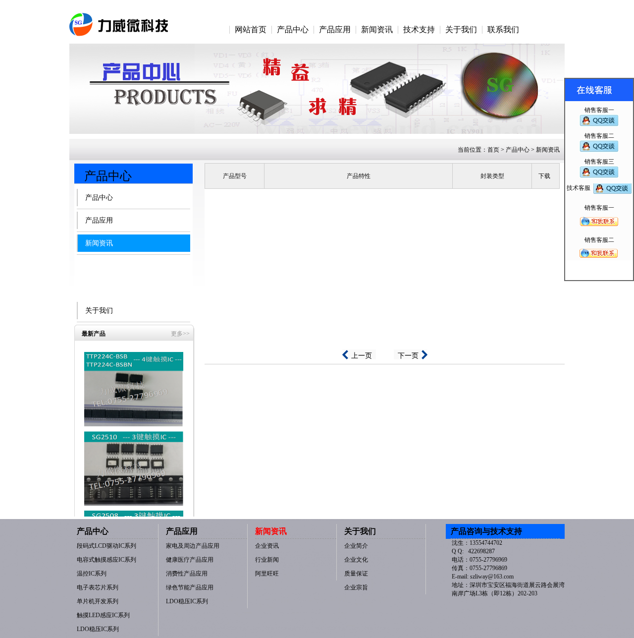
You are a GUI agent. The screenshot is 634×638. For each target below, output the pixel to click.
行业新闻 (107, 277)
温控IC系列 (91, 573)
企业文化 (356, 559)
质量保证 (356, 573)
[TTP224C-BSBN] (133, 388)
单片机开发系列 (97, 601)
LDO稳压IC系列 (98, 629)
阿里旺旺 (107, 291)
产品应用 (99, 220)
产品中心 (99, 197)
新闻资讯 (99, 243)
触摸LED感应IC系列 (103, 615)
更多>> (180, 333)
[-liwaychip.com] (118, 18)
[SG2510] (133, 467)
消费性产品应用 (187, 573)
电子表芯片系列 (97, 587)
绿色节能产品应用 (189, 587)
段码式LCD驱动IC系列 (106, 545)
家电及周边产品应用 (192, 545)
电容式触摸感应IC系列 (106, 559)
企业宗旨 (356, 587)
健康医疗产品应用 (189, 559)
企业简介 (356, 545)
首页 (493, 149)
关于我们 (99, 310)
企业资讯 (107, 262)
